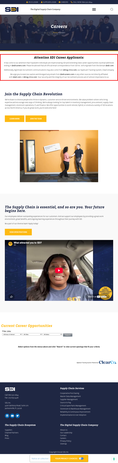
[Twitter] (17, 416)
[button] (94, 9)
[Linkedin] (7, 416)
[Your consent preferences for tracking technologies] (114, 459)
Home (55, 32)
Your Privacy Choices (66, 458)
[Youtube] (12, 416)
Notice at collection (40, 458)
